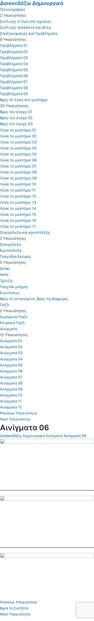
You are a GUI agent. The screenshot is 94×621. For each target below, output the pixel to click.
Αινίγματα (54, 436)
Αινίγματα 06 (75, 436)
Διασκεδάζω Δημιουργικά (31, 3)
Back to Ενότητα (14, 608)
